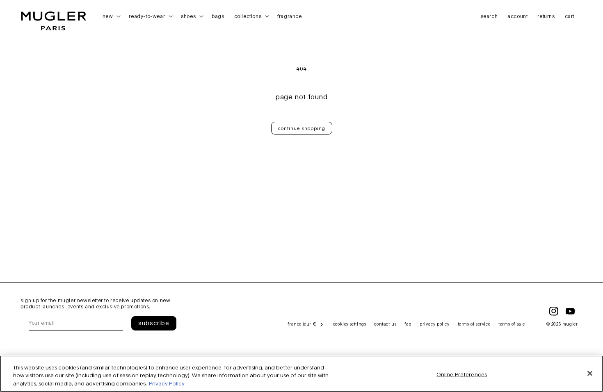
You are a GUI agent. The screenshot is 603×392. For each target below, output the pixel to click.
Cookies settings (349, 323)
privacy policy (434, 323)
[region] (301, 374)
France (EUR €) (302, 323)
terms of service (474, 323)
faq (407, 323)
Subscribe (153, 322)
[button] (111, 16)
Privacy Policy (167, 383)
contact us (385, 323)
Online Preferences (461, 374)
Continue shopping (301, 128)
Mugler (570, 323)
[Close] (590, 373)
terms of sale (511, 323)
